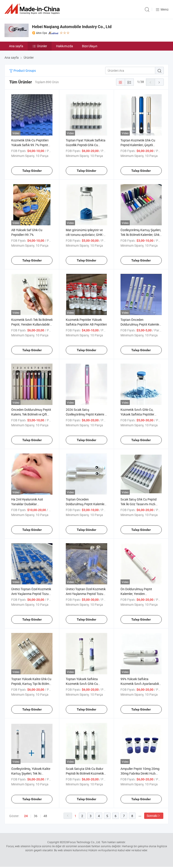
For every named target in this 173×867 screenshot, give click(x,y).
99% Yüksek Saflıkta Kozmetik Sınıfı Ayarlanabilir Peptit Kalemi (140, 683)
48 (45, 816)
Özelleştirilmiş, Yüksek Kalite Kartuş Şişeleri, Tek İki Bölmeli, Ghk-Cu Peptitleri (30, 773)
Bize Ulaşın (89, 46)
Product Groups (24, 70)
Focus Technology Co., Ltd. (84, 842)
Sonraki (152, 815)
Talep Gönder (32, 170)
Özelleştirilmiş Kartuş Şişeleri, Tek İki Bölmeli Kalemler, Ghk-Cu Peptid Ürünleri (141, 234)
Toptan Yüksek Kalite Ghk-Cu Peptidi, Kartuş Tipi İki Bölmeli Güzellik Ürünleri (31, 683)
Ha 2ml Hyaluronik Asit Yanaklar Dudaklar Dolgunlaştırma (27, 504)
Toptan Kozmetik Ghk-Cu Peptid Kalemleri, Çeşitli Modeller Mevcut (138, 145)
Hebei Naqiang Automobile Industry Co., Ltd (72, 26)
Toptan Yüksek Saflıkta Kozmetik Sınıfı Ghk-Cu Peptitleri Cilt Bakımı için (82, 683)
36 (35, 816)
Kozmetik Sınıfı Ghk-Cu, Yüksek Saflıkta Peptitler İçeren (137, 414)
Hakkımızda (64, 46)
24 (26, 816)
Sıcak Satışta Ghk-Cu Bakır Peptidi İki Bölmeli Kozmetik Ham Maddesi (85, 773)
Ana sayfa (16, 46)
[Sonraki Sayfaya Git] (159, 82)
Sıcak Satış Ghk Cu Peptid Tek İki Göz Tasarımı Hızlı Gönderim (139, 504)
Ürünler (42, 46)
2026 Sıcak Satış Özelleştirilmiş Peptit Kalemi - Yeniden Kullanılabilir (86, 414)
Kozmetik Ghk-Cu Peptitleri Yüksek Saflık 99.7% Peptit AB (29, 145)
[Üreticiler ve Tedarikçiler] (33, 9)
